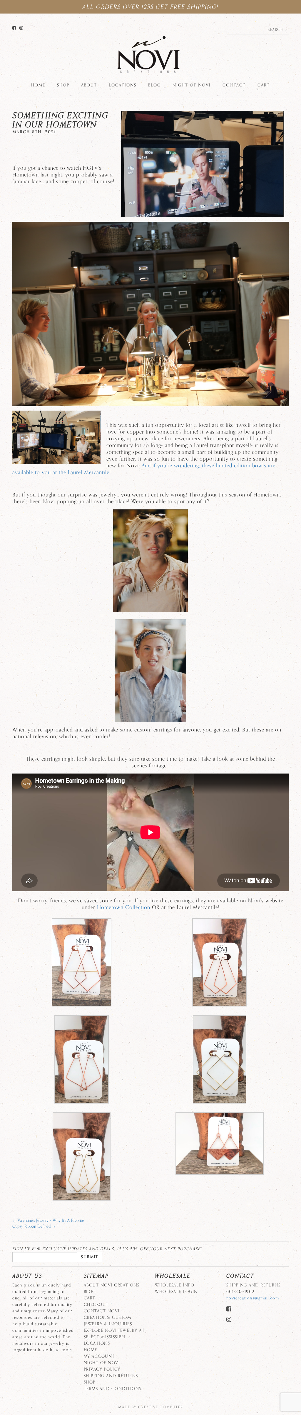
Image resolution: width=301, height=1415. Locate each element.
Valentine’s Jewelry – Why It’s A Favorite (48, 1220)
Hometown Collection (123, 907)
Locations (122, 85)
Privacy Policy (102, 1369)
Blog (154, 85)
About (89, 85)
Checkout (96, 1304)
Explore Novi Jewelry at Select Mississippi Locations (114, 1337)
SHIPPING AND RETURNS (111, 1375)
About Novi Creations (112, 1285)
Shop (63, 85)
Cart (263, 85)
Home (38, 85)
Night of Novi (192, 85)
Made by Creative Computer (150, 1407)
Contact (234, 85)
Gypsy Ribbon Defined (34, 1226)
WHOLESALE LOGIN (176, 1291)
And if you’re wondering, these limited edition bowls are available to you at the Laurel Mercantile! (143, 469)
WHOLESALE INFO (174, 1285)
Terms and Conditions (112, 1388)
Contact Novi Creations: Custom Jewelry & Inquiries (108, 1317)
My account (99, 1356)
